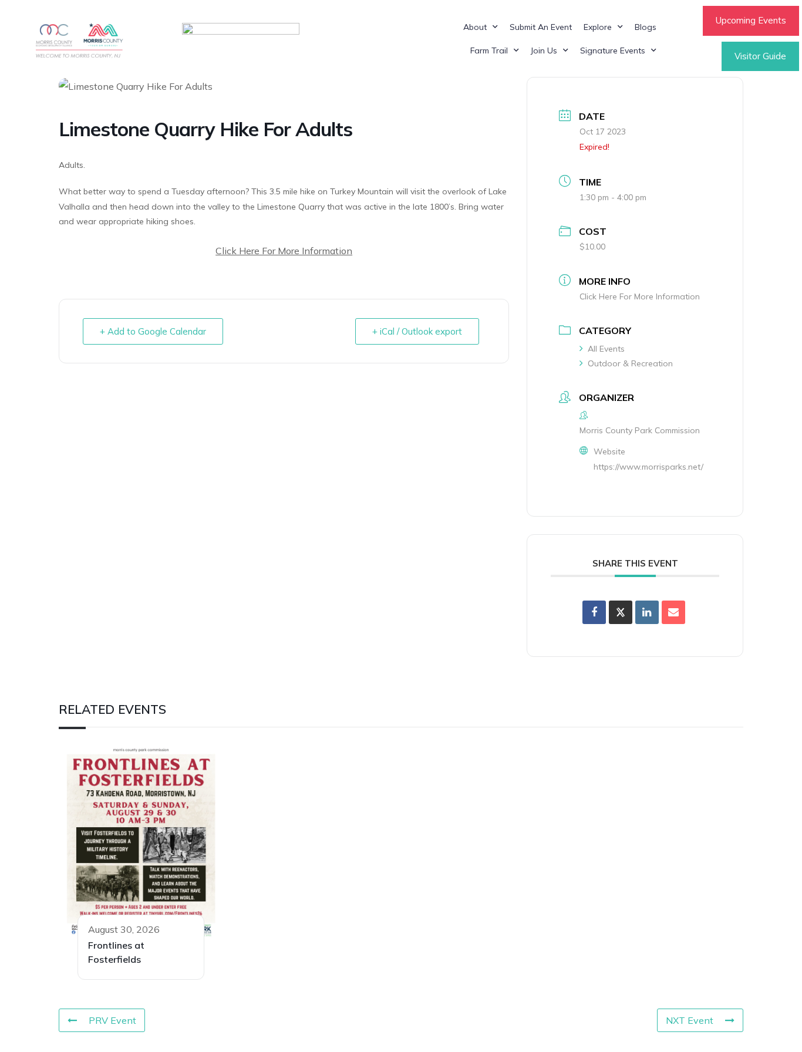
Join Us (544, 50)
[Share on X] (620, 612)
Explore (598, 27)
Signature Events (612, 50)
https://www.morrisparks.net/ (648, 466)
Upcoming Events (751, 20)
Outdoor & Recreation (630, 363)
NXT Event (689, 1020)
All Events (606, 348)
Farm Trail (489, 50)
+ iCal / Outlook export (417, 331)
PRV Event (112, 1020)
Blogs (645, 27)
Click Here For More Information (283, 251)
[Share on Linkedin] (647, 612)
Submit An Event (541, 27)
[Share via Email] (673, 612)
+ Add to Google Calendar (153, 331)
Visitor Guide (760, 56)
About (475, 27)
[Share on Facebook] (594, 612)
